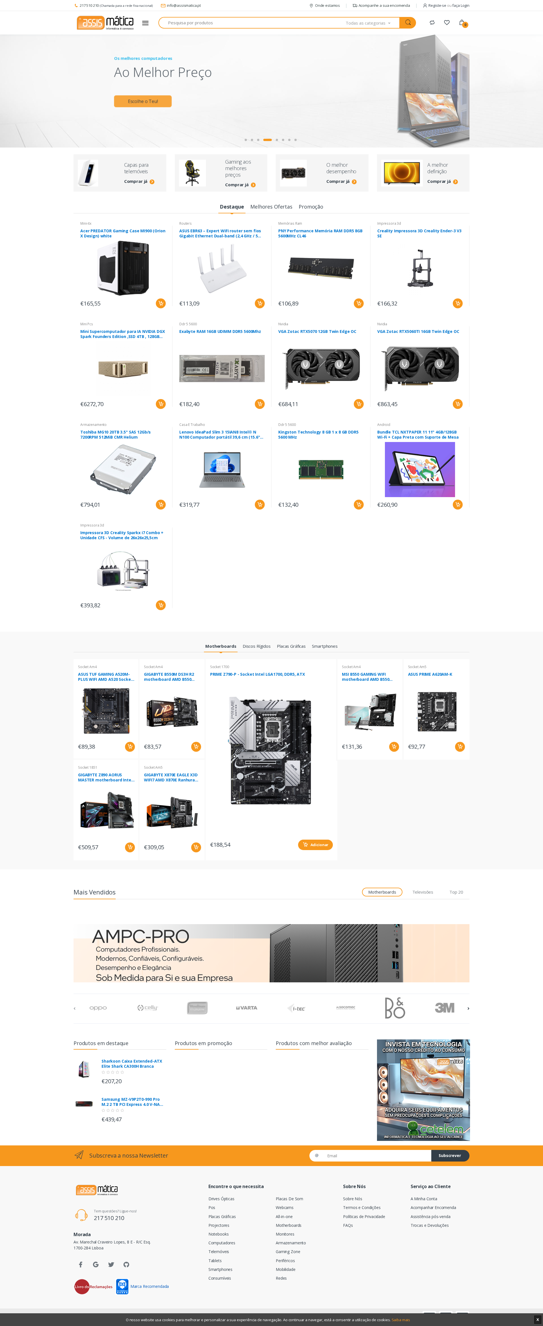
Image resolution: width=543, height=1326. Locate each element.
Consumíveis (219, 1278)
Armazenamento (93, 424)
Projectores (218, 1225)
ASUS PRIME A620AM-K (430, 674)
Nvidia (283, 324)
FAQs (348, 1225)
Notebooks (218, 1234)
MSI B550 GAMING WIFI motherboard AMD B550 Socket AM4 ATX (365, 677)
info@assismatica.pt (184, 5)
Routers (185, 223)
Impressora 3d (389, 223)
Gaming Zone (288, 1251)
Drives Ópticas (221, 1198)
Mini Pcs (86, 324)
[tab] (231, 207)
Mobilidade (286, 1269)
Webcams (285, 1207)
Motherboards (288, 1225)
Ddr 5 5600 (188, 324)
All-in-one (284, 1216)
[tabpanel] (271, 91)
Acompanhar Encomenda (433, 1207)
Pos (212, 1207)
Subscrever (450, 1155)
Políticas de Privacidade (364, 1216)
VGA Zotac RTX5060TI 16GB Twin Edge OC (418, 331)
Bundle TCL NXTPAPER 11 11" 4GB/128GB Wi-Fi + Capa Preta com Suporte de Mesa (418, 435)
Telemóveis (218, 1251)
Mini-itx (85, 223)
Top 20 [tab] (456, 892)
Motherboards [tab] (382, 892)
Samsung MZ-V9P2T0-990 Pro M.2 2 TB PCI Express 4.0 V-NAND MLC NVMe (134, 1102)
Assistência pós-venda (431, 1216)
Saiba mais (401, 1319)
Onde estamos (327, 5)
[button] (373, 23)
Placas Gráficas (222, 1216)
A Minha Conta (424, 1198)
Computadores (221, 1242)
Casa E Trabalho (192, 424)
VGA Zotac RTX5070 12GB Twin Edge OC (317, 331)
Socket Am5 (153, 767)
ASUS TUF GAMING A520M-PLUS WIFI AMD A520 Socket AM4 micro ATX (105, 677)
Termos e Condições (361, 1207)
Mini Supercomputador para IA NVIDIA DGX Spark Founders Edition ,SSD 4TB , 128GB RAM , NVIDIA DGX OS (122, 334)
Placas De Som (289, 1198)
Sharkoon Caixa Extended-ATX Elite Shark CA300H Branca (132, 1064)
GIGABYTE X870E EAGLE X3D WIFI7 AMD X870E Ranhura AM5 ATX (171, 777)
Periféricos (285, 1260)
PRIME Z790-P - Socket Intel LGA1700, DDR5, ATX (257, 674)
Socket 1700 (219, 666)
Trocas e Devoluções (430, 1225)
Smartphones (220, 1269)
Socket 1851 (87, 767)
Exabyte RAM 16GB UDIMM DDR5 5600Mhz (220, 331)
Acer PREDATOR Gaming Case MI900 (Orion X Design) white (122, 233)
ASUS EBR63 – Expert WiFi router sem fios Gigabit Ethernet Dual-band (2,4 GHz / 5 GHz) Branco (220, 233)
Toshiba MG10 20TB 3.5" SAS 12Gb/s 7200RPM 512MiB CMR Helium (115, 435)
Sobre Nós (352, 1198)
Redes (281, 1278)
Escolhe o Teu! (143, 99)
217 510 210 (89, 5)
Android (383, 424)
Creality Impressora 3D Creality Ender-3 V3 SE (419, 233)
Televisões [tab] (423, 892)
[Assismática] (105, 22)
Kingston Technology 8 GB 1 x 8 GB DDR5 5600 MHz (318, 435)
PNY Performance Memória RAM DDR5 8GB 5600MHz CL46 (320, 233)
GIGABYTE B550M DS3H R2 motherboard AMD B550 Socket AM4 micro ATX (169, 677)
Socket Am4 (87, 666)
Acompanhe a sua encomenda (384, 5)
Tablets (215, 1260)
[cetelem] (423, 1090)
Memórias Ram (290, 223)
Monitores (285, 1234)
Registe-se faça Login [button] (448, 5)
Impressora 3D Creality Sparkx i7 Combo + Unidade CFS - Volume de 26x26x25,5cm (121, 535)
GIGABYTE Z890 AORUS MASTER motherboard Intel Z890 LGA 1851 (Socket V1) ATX (105, 777)
